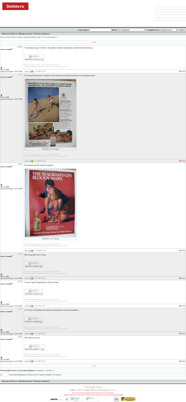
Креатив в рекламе (26, 34)
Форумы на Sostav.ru (9, 34)
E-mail (120, 395)
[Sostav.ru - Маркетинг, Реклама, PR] (67, 400)
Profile (20, 47)
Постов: (5, 70)
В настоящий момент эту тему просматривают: (18, 370)
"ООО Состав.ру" (90, 387)
